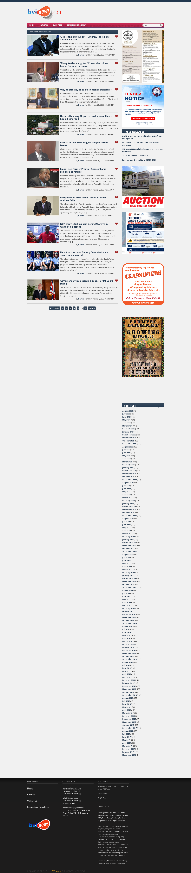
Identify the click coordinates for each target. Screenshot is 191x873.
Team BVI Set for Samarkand (135, 156)
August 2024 (127, 482)
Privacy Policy (102, 861)
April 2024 (126, 495)
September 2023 (129, 515)
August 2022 (127, 554)
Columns (31, 794)
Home (31, 25)
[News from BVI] (45, 19)
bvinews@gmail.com (72, 788)
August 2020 (127, 626)
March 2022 (127, 569)
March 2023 (127, 533)
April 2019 (126, 674)
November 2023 (129, 509)
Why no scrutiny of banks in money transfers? (86, 89)
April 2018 (126, 710)
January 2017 (128, 752)
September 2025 (129, 444)
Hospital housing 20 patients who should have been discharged (86, 117)
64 (116, 35)
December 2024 (129, 471)
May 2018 (126, 707)
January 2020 (128, 647)
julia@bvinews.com (71, 798)
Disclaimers (111, 861)
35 (116, 62)
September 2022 (129, 551)
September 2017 (129, 728)
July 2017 (126, 734)
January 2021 (128, 611)
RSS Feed (102, 798)
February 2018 (128, 716)
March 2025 (127, 462)
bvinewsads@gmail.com (73, 807)
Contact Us (43, 25)
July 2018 (126, 701)
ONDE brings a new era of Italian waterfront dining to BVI (142, 137)
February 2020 (128, 644)
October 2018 (128, 692)
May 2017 (126, 740)
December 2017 (129, 719)
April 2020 (126, 638)
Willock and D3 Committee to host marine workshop (140, 144)
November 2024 (129, 474)
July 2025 (126, 450)
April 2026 (126, 423)
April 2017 (126, 743)
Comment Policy (122, 861)
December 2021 (129, 578)
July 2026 (126, 414)
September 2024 (129, 480)
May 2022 (126, 563)
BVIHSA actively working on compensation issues (84, 144)
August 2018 (127, 698)
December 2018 (129, 686)
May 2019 (126, 671)
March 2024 (127, 497)
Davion (81, 55)
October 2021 (128, 584)
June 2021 (126, 596)
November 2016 (129, 755)
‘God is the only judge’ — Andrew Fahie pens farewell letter (84, 38)
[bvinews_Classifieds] (143, 304)
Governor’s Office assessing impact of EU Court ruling (86, 282)
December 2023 (129, 506)
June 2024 (126, 488)
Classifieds (57, 25)
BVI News (56, 871)
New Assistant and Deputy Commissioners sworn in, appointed (84, 254)
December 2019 (129, 650)
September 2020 (129, 623)
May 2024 (126, 491)
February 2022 (128, 572)
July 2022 (126, 557)
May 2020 (126, 635)
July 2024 (126, 486)
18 (116, 88)
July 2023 (126, 521)
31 (116, 115)
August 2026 (127, 411)
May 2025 (126, 456)
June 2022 (126, 560)
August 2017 (127, 731)
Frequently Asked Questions (107, 863)
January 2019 (128, 683)
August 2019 (127, 662)
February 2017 (128, 749)
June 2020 (126, 632)
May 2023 (126, 527)
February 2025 (128, 465)
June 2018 (126, 704)
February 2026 (128, 429)
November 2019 (129, 653)
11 (116, 251)
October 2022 (128, 548)
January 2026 (128, 432)
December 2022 (129, 542)
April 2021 (126, 602)
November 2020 (129, 617)
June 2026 (126, 417)
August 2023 (127, 518)
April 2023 (126, 530)
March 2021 (127, 605)
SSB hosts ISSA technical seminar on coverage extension (142, 150)
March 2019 (127, 677)
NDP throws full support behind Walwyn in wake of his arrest (84, 225)
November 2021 (129, 581)
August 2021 (127, 590)
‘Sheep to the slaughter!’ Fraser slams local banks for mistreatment (84, 65)
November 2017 (129, 722)
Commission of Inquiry (76, 25)
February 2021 (128, 608)
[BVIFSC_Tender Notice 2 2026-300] (143, 126)
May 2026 (126, 420)
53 (116, 223)
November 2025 (129, 438)
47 (116, 168)
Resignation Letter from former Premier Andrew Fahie (83, 199)
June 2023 (126, 524)
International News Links (38, 807)
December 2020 (129, 614)
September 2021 (129, 587)
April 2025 (126, 459)
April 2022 (126, 566)
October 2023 (128, 512)
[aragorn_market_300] (143, 376)
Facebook (102, 794)
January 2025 (128, 468)
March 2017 (127, 746)
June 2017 (126, 737)
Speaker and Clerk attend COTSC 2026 (139, 160)
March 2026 (127, 426)
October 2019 (128, 656)
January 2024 (128, 503)
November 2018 (129, 689)
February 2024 (128, 501)
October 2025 (128, 441)
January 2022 (128, 575)
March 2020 (127, 641)
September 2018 (129, 695)
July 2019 (126, 665)
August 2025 (127, 447)
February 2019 (128, 680)
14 (85, 308)
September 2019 (129, 659)
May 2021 (126, 599)
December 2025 (129, 435)
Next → (92, 308)
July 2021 (126, 593)
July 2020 (126, 629)
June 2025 (126, 453)
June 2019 (126, 668)
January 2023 (128, 539)
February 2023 (128, 536)
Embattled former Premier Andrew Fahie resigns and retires (83, 170)
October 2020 (128, 620)
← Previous (54, 308)
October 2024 (128, 476)
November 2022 (129, 545)
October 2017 (128, 725)
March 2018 (127, 713)
